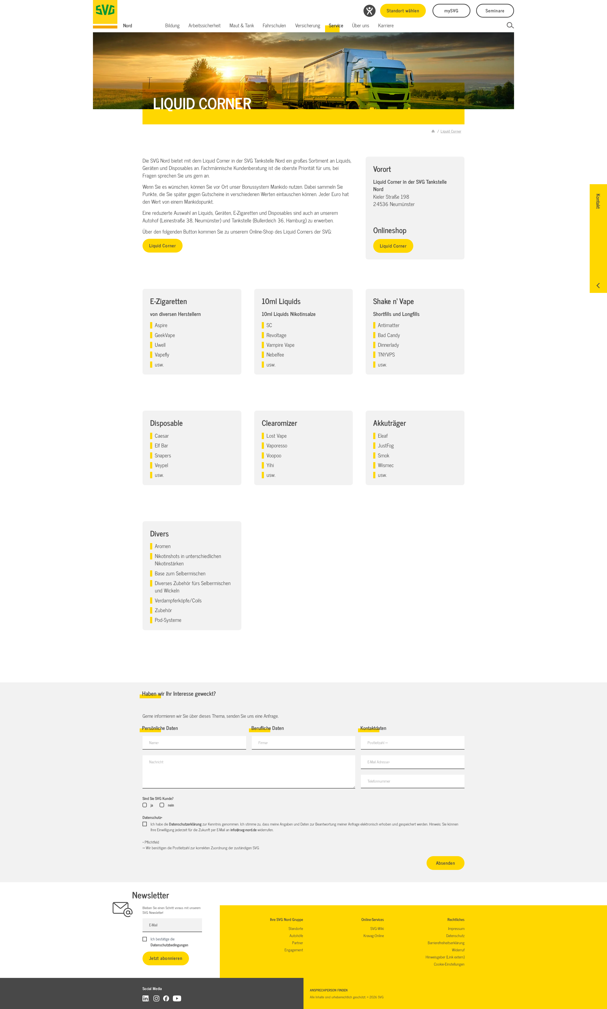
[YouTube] (177, 998)
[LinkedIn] (146, 998)
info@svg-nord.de (243, 829)
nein (171, 805)
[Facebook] (166, 998)
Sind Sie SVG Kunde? (158, 798)
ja (152, 805)
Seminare (495, 10)
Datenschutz (152, 817)
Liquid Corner (162, 245)
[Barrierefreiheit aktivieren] (369, 11)
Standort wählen (403, 10)
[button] (172, 25)
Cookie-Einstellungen (449, 964)
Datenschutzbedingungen (169, 945)
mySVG (451, 10)
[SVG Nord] (105, 14)
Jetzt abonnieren (165, 958)
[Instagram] (156, 998)
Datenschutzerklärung (185, 824)
